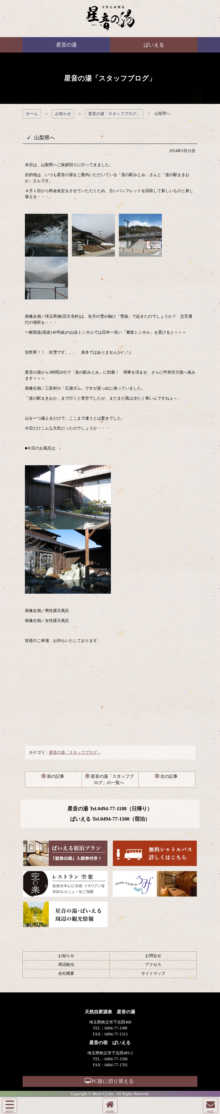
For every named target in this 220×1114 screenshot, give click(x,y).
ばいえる (110, 18)
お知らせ (63, 114)
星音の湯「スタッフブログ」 (114, 114)
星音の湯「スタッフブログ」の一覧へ (112, 779)
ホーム (32, 114)
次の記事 (169, 776)
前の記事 (55, 776)
